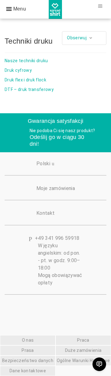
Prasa (28, 350)
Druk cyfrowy (18, 70)
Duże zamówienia (83, 350)
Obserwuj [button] (77, 37)
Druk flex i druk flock (25, 79)
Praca (83, 340)
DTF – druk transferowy (29, 89)
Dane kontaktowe (28, 370)
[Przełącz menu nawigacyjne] (100, 6)
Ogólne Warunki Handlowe (83, 360)
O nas (28, 340)
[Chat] (99, 364)
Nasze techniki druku (26, 60)
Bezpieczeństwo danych (27, 360)
